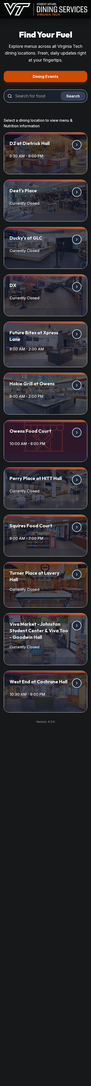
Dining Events (60, 76)
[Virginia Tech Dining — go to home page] (45, 9)
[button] (45, 153)
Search (73, 96)
